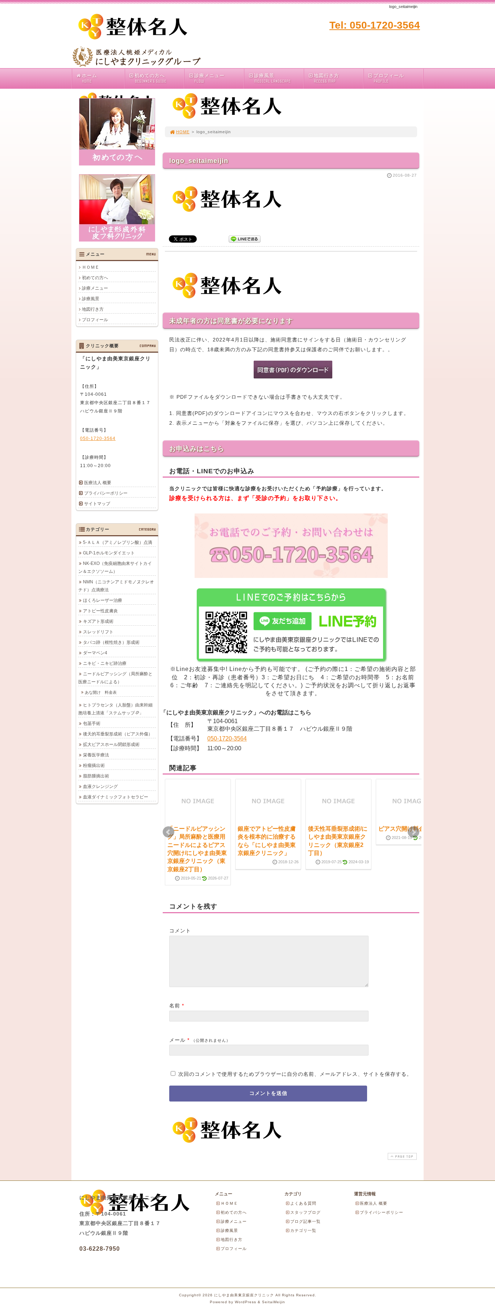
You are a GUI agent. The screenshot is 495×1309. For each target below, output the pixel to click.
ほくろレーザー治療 (102, 600)
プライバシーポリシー (106, 493)
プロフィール (389, 78)
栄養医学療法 (96, 755)
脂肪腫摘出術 (96, 776)
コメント (180, 930)
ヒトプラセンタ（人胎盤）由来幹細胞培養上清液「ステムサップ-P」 (115, 709)
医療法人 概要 (97, 482)
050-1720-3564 (227, 738)
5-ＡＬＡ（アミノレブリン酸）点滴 (117, 542)
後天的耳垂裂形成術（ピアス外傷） (118, 734)
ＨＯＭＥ (90, 267)
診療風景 (272, 78)
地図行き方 (326, 78)
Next (413, 832)
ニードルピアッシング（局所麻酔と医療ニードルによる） (115, 677)
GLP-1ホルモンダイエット (109, 552)
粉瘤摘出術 (94, 765)
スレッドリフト (98, 631)
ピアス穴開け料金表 (404, 829)
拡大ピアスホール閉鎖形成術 (111, 744)
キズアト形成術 (98, 621)
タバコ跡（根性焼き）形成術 (111, 642)
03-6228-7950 (99, 1249)
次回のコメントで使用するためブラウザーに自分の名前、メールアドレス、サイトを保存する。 (295, 1074)
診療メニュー (209, 78)
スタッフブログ (305, 1212)
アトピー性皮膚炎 (100, 610)
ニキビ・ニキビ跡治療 (104, 663)
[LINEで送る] (245, 238)
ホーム (89, 78)
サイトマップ (97, 503)
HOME (183, 132)
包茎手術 (91, 723)
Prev (168, 832)
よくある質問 (303, 1203)
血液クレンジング (100, 786)
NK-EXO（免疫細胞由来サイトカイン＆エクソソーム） (115, 567)
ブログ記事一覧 (305, 1221)
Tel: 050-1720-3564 (374, 25)
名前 (174, 1005)
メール (177, 1040)
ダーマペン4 (95, 652)
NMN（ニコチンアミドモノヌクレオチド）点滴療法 (116, 585)
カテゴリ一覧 (303, 1230)
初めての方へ (150, 78)
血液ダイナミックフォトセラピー (115, 797)
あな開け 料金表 (101, 692)
